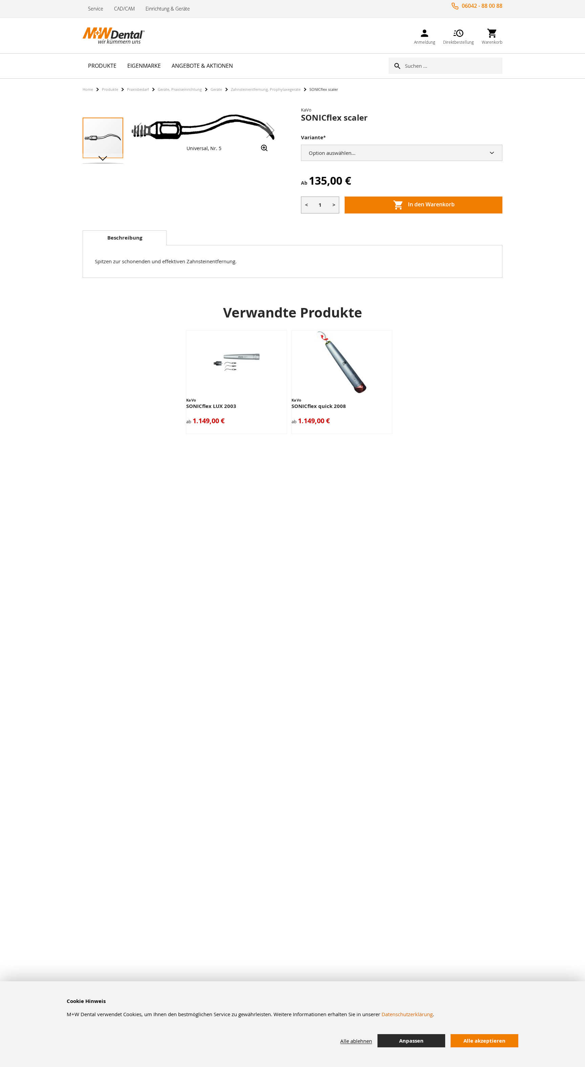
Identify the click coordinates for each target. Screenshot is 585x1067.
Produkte (110, 89)
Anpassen (411, 1040)
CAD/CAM (124, 8)
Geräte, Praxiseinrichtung (180, 89)
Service (95, 8)
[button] (137, 130)
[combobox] (453, 66)
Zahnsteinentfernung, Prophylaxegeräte (266, 89)
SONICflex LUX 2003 (211, 406)
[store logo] (116, 35)
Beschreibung (124, 237)
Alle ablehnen (356, 1041)
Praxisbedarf (138, 89)
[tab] (125, 237)
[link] (424, 35)
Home (88, 89)
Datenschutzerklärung (407, 1014)
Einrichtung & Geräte (168, 8)
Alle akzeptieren (484, 1040)
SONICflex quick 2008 (318, 406)
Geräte (216, 89)
